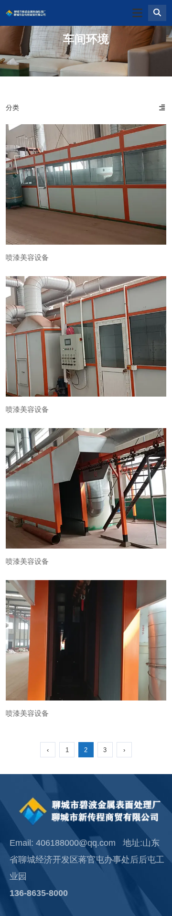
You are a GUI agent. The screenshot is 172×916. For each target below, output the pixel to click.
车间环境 (86, 38)
